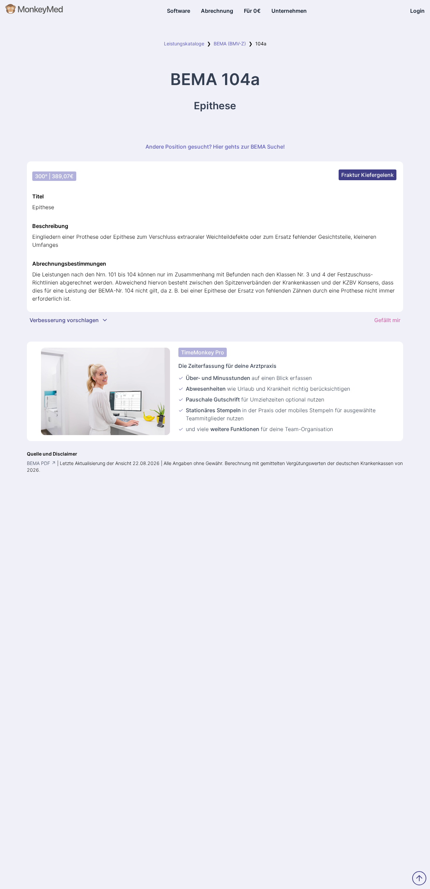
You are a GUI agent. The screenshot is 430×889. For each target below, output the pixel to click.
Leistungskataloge (184, 43)
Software (178, 10)
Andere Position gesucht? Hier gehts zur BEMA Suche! (215, 146)
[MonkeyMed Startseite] (34, 10)
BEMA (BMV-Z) (230, 43)
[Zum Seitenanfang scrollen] (419, 878)
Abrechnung (217, 10)
